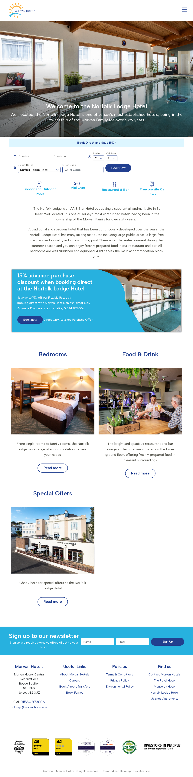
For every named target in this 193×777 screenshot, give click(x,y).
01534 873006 (33, 702)
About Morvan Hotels (74, 674)
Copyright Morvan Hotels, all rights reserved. (71, 771)
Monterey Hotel (164, 686)
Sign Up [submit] (167, 641)
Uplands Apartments (164, 698)
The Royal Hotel (164, 680)
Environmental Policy (120, 686)
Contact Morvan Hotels (165, 674)
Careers (74, 680)
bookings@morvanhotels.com (29, 707)
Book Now (118, 168)
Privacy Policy (119, 680)
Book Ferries (74, 692)
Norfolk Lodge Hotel (164, 692)
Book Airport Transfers (74, 686)
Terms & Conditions (119, 674)
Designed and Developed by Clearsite (126, 771)
